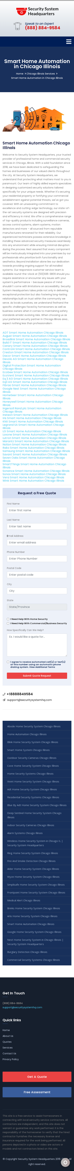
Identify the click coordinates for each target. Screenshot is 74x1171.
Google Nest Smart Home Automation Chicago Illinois (34, 390)
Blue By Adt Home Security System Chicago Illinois (37, 805)
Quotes (7, 1042)
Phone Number (16, 552)
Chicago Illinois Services (41, 73)
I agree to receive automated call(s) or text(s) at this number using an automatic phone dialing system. (37, 664)
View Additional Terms (42, 667)
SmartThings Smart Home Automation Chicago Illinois (34, 465)
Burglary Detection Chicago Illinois (27, 952)
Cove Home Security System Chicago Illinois (33, 765)
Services (8, 1047)
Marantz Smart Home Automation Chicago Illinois (36, 441)
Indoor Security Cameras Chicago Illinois (30, 825)
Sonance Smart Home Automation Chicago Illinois (36, 471)
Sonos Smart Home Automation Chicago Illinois (34, 474)
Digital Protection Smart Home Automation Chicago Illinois (32, 367)
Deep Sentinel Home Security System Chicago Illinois (34, 815)
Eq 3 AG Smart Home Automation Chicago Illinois (35, 379)
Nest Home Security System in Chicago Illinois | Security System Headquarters (35, 942)
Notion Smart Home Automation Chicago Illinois (34, 444)
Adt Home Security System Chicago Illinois (32, 789)
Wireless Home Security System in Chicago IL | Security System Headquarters (35, 843)
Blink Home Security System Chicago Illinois (32, 742)
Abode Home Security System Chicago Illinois (34, 726)
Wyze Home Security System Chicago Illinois (33, 876)
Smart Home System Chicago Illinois (28, 750)
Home (19, 73)
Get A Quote (37, 1077)
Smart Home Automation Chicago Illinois (30, 924)
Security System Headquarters (36, 1159)
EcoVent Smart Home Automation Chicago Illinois (36, 375)
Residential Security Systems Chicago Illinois (33, 797)
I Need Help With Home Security (29, 619)
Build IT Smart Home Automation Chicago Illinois (35, 343)
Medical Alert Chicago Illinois (23, 900)
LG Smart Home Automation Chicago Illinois (32, 431)
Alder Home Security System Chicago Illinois (33, 868)
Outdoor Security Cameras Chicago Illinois (31, 757)
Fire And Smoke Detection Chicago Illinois (31, 861)
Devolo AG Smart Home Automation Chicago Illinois (33, 360)
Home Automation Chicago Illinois (27, 734)
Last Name (13, 520)
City (9, 584)
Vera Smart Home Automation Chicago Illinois (33, 477)
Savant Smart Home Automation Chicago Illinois (35, 454)
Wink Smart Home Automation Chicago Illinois (33, 481)
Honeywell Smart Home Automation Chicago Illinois (33, 403)
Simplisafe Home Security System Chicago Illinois (36, 884)
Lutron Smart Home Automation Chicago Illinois (34, 438)
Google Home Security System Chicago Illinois (34, 932)
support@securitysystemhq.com (29, 700)
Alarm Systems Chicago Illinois (25, 833)
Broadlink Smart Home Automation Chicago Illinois (36, 339)
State (10, 600)
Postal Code (14, 568)
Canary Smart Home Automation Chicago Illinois (35, 346)
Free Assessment (37, 1092)
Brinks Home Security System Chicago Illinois (33, 908)
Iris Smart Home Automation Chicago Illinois (32, 418)
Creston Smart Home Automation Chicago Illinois (36, 352)
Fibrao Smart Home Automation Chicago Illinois (34, 385)
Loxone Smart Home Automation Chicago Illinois (35, 435)
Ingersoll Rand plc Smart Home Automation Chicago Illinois (32, 410)
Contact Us (9, 1053)
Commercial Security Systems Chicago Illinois (33, 959)
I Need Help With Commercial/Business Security (38, 623)
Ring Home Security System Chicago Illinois (32, 853)
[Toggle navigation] (68, 41)
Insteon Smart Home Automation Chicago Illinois (35, 415)
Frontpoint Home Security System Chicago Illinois (36, 892)
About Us (8, 1036)
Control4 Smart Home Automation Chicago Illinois (36, 349)
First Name (13, 503)
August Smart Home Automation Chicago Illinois (35, 336)
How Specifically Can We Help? (25, 630)
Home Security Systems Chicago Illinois (30, 773)
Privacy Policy (11, 1059)
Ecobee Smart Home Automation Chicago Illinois (35, 372)
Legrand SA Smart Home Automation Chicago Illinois (33, 426)
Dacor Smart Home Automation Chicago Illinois (34, 356)
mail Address (15, 536)
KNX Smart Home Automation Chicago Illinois (33, 422)
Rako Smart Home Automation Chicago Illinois (33, 448)
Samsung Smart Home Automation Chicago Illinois (36, 451)
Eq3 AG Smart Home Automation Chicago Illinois (35, 382)
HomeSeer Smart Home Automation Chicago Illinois (33, 396)
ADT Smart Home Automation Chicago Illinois (33, 333)
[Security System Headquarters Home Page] (37, 11)
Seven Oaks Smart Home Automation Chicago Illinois (34, 459)
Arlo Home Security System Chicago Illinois (32, 916)
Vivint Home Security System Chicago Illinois (33, 781)
